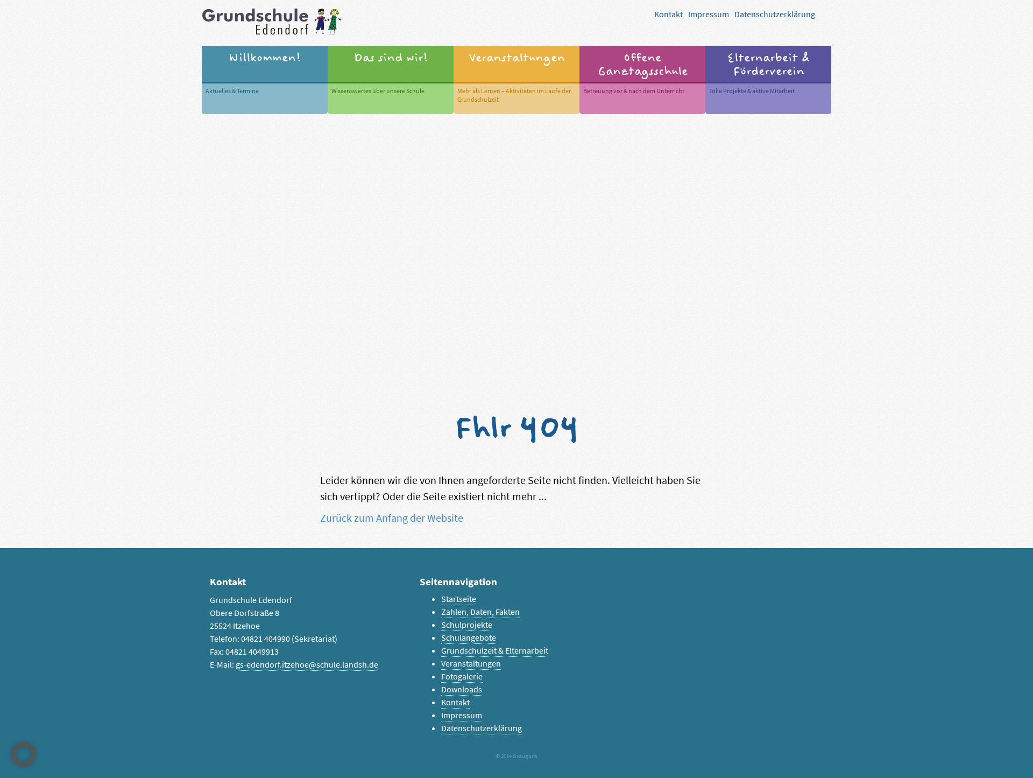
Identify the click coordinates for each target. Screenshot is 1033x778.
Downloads (461, 689)
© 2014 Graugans (516, 756)
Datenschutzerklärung (774, 14)
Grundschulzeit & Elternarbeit (494, 650)
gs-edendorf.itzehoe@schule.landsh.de (307, 664)
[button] (23, 754)
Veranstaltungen (471, 663)
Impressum (708, 14)
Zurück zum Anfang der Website (391, 518)
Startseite (458, 599)
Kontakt (668, 14)
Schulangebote (468, 637)
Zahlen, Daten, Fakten (480, 612)
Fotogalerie (462, 676)
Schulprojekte (466, 624)
